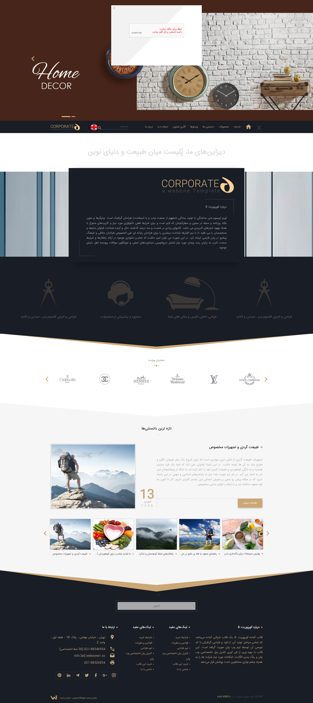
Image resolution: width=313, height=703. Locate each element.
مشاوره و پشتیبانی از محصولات (120, 317)
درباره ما (149, 127)
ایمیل (157, 606)
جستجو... (123, 126)
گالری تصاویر (179, 127)
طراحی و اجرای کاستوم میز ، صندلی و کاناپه (264, 317)
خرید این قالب (180, 664)
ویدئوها (194, 127)
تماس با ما (182, 669)
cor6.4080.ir (224, 697)
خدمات (237, 127)
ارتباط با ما (163, 127)
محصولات (224, 127)
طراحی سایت (65, 698)
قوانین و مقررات (179, 643)
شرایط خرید (181, 637)
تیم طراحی (182, 648)
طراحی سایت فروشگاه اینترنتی (84, 698)
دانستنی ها (208, 127)
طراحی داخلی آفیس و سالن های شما (192, 317)
